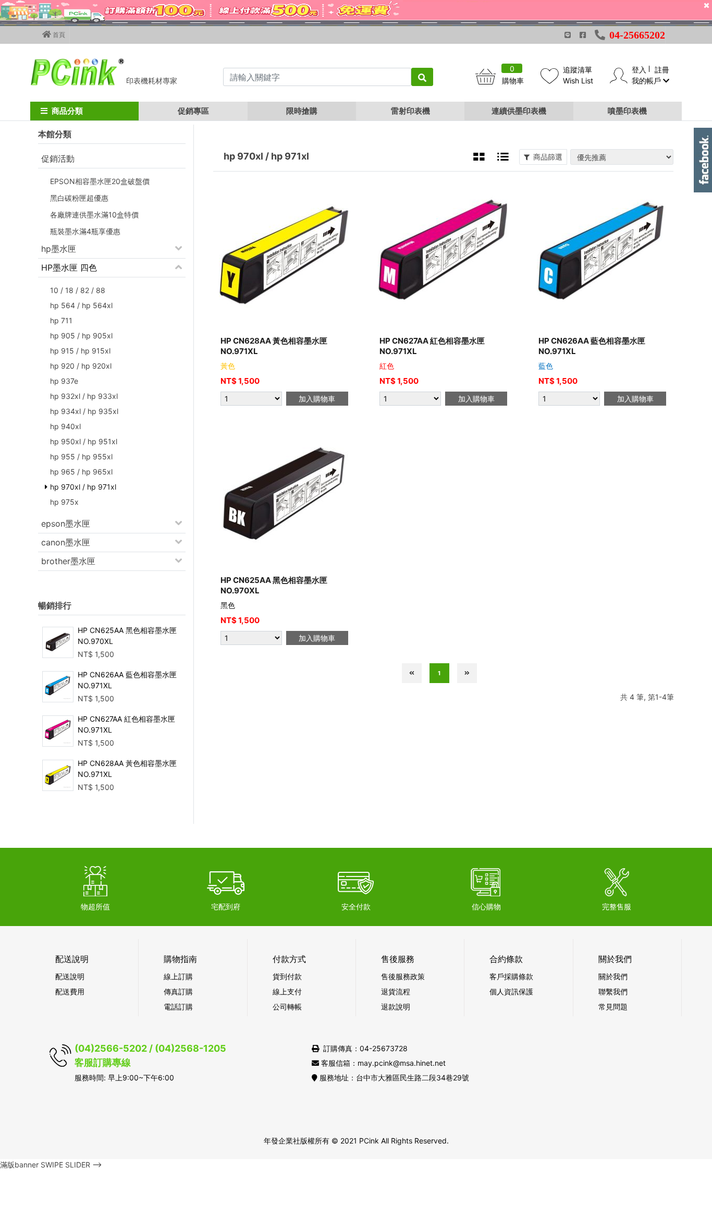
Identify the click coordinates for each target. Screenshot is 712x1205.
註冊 (662, 69)
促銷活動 (58, 158)
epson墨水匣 (65, 523)
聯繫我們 (613, 991)
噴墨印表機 (627, 111)
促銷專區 (193, 111)
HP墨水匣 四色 (69, 267)
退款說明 (395, 1006)
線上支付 (287, 991)
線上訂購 (178, 976)
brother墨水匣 (68, 561)
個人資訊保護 (511, 991)
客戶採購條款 (511, 976)
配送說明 (69, 976)
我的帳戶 (647, 80)
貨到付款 (287, 976)
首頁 (58, 35)
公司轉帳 (287, 1006)
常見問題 (613, 1006)
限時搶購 (301, 111)
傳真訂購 (178, 991)
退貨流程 (395, 991)
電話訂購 (178, 1006)
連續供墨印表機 (519, 111)
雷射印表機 (410, 111)
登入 (639, 69)
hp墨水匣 (58, 249)
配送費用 (69, 991)
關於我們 (613, 976)
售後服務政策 (403, 976)
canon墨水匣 (65, 542)
